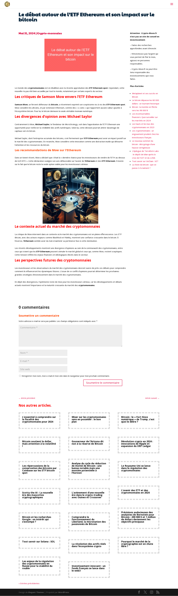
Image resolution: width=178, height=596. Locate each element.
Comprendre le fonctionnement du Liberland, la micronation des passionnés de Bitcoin (89, 520)
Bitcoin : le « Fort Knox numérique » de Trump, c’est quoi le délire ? (137, 419)
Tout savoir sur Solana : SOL (38, 541)
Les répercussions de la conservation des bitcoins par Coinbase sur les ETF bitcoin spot (39, 469)
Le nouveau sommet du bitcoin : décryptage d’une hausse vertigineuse (143, 144)
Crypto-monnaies (49, 33)
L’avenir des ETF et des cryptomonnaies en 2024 (135, 491)
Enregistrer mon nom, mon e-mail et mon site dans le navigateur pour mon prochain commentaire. (66, 376)
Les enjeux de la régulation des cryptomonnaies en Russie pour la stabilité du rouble (38, 565)
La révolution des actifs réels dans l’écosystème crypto (89, 545)
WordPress (63, 592)
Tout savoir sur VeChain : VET (145, 161)
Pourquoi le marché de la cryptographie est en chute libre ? (137, 544)
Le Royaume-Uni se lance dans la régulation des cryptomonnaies (136, 468)
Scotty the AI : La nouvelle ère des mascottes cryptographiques (37, 495)
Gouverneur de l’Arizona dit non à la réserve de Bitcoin (88, 442)
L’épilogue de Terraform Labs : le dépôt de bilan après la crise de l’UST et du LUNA (145, 154)
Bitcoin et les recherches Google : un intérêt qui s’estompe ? (36, 519)
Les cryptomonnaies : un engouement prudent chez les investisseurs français (145, 134)
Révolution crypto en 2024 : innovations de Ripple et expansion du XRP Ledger (137, 444)
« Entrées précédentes (29, 583)
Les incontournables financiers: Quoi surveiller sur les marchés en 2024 (145, 117)
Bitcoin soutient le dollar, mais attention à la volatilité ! (39, 444)
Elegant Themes (36, 592)
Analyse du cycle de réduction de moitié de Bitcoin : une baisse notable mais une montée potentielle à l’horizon (89, 468)
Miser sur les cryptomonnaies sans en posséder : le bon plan (89, 419)
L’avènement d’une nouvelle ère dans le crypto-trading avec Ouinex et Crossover (88, 495)
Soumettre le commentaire (102, 382)
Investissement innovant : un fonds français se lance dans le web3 (89, 568)
